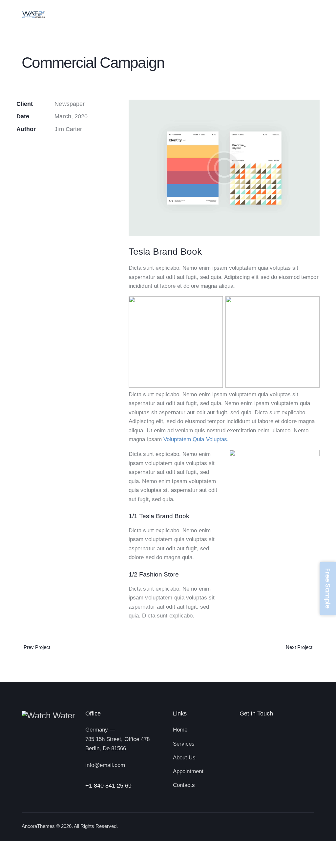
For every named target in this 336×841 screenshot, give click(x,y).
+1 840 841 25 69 (108, 785)
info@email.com (105, 765)
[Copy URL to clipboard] (18, 149)
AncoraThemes (38, 826)
